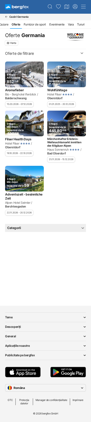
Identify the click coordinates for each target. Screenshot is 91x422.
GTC (10, 400)
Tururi (80, 24)
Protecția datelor (24, 401)
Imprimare (78, 400)
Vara (71, 24)
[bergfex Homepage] (17, 6)
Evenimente (57, 24)
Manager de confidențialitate (51, 400)
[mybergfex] (75, 7)
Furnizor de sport (35, 24)
